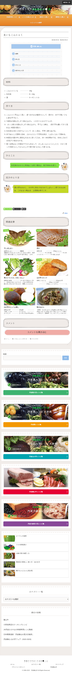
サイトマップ (59, 664)
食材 (24, 209)
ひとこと (18, 65)
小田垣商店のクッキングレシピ (15, 625)
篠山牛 (6, 620)
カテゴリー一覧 (36, 664)
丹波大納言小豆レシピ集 (36, 524)
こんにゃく (17, 209)
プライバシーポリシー (18, 667)
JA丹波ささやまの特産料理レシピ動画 (18, 630)
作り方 (17, 59)
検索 (5, 354)
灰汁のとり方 (19, 70)
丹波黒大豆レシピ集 (36, 392)
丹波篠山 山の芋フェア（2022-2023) (17, 639)
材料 (16, 54)
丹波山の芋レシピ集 (36, 456)
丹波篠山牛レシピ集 (36, 491)
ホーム (12, 664)
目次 (34, 46)
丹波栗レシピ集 (36, 424)
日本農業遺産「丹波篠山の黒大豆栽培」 (19, 634)
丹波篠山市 (53, 667)
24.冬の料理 (9, 209)
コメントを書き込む (37, 332)
